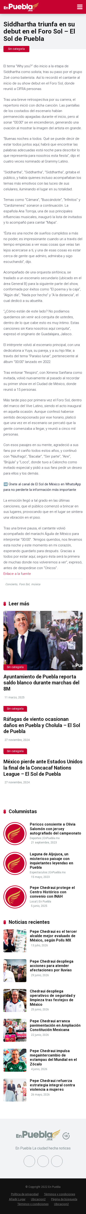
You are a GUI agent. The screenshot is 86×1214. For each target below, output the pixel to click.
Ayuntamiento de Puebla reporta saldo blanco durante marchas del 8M (41, 683)
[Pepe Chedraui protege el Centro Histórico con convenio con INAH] (14, 907)
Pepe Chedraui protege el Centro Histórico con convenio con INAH (52, 892)
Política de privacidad (25, 1194)
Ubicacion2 (38, 1199)
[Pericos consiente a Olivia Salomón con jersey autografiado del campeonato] (14, 844)
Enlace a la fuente (17, 574)
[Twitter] (43, 1161)
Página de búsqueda (64, 1199)
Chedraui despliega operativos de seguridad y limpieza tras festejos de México (52, 998)
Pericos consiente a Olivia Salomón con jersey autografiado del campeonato (55, 828)
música (35, 584)
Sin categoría (16, 49)
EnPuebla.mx (51, 838)
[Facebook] (29, 1161)
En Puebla (45, 901)
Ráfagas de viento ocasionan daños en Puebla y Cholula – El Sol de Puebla (41, 725)
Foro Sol (24, 584)
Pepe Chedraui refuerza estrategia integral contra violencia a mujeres (52, 1085)
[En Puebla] (21, 6)
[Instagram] (57, 1161)
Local (33, 901)
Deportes (35, 838)
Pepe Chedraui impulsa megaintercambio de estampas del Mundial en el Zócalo (53, 1057)
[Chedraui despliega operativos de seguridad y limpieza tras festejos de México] (14, 1011)
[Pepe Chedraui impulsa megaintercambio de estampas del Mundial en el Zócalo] (14, 1070)
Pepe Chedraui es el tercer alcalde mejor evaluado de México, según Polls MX (53, 935)
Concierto (11, 584)
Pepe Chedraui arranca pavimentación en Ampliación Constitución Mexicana (55, 1025)
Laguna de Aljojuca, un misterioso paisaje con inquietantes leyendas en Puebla (51, 861)
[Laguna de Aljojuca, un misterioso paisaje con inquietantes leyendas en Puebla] (14, 873)
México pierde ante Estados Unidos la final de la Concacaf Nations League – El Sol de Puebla (43, 768)
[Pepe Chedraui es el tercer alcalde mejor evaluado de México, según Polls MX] (14, 951)
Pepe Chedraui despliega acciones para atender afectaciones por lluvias (51, 965)
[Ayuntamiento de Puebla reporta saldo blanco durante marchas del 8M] (43, 640)
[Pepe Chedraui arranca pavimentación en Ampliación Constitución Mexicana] (14, 1040)
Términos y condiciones (59, 1194)
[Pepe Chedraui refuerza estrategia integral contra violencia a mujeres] (14, 1100)
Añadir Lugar (17, 1199)
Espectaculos (38, 872)
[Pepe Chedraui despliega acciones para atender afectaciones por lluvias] (14, 981)
